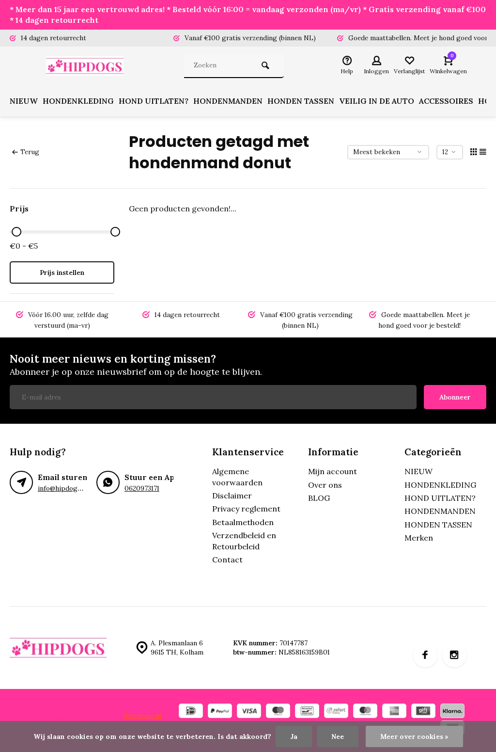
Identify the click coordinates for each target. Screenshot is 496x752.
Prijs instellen (62, 272)
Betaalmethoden (243, 522)
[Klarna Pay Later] (452, 712)
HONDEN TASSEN (300, 101)
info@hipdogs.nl (63, 488)
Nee (337, 736)
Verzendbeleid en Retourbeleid (244, 540)
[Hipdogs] (87, 65)
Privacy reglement (246, 508)
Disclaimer (232, 495)
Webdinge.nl (142, 715)
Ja (293, 736)
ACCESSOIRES (446, 101)
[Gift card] (423, 712)
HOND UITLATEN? (153, 101)
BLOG (319, 498)
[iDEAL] (191, 712)
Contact (227, 559)
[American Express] (394, 712)
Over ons (325, 485)
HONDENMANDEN (228, 101)
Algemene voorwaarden (237, 476)
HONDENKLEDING (78, 101)
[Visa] (249, 712)
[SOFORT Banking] (336, 712)
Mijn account (332, 471)
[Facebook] (425, 655)
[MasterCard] (365, 712)
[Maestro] (278, 712)
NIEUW (24, 101)
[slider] (16, 232)
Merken (418, 538)
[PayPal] (220, 712)
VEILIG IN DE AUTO (376, 101)
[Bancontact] (307, 712)
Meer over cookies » (414, 736)
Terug (29, 151)
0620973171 (141, 488)
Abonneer (455, 397)
